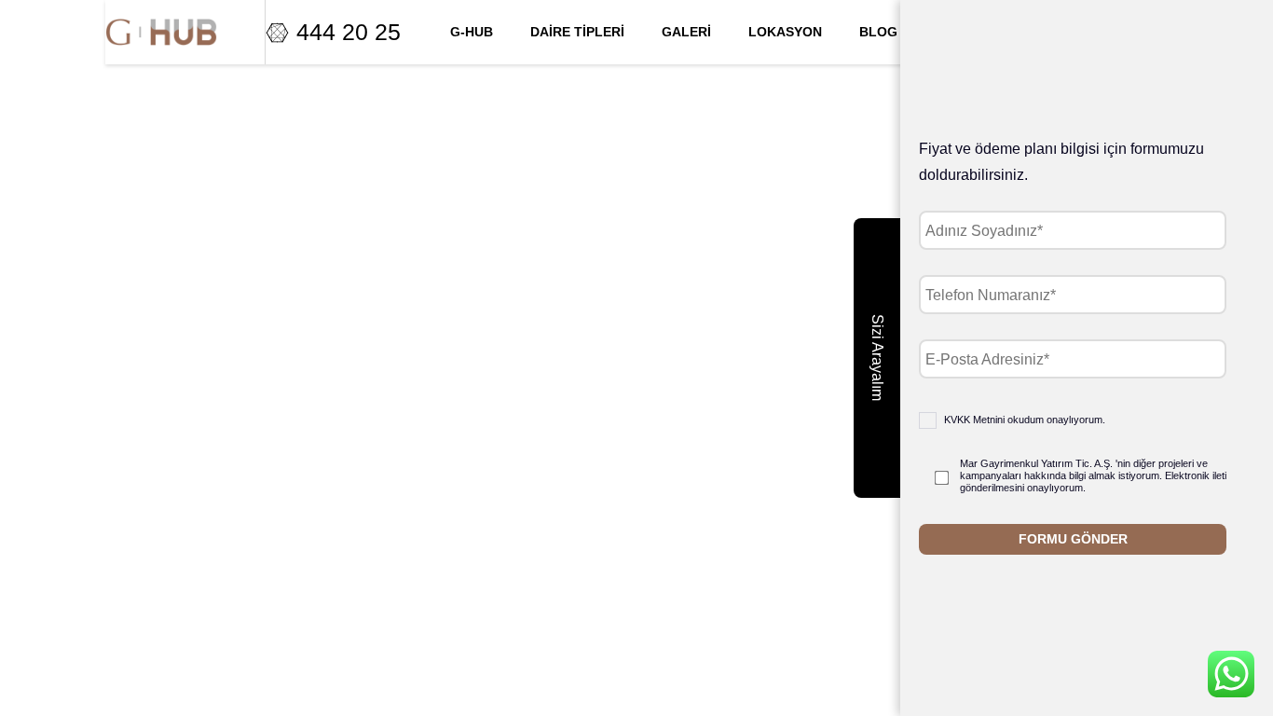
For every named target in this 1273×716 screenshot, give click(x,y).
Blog (878, 31)
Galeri (686, 31)
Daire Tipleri (577, 31)
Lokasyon (785, 31)
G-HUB (471, 31)
